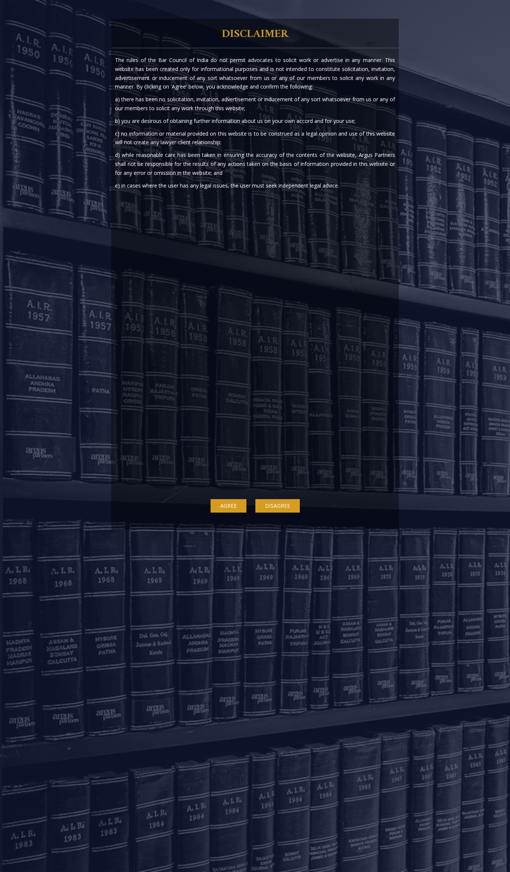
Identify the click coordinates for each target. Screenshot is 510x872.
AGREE (228, 505)
